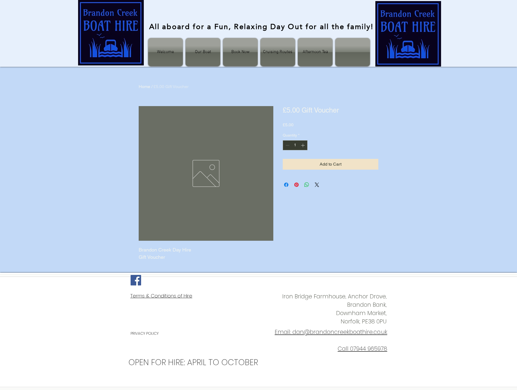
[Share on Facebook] (286, 184)
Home (144, 86)
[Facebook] (136, 280)
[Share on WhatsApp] (306, 184)
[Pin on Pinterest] (296, 184)
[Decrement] (287, 145)
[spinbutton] (295, 145)
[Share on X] (317, 184)
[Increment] (303, 145)
